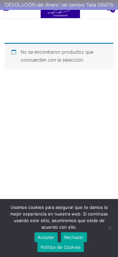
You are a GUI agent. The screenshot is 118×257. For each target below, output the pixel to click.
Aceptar (46, 237)
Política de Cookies (61, 247)
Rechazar (74, 237)
